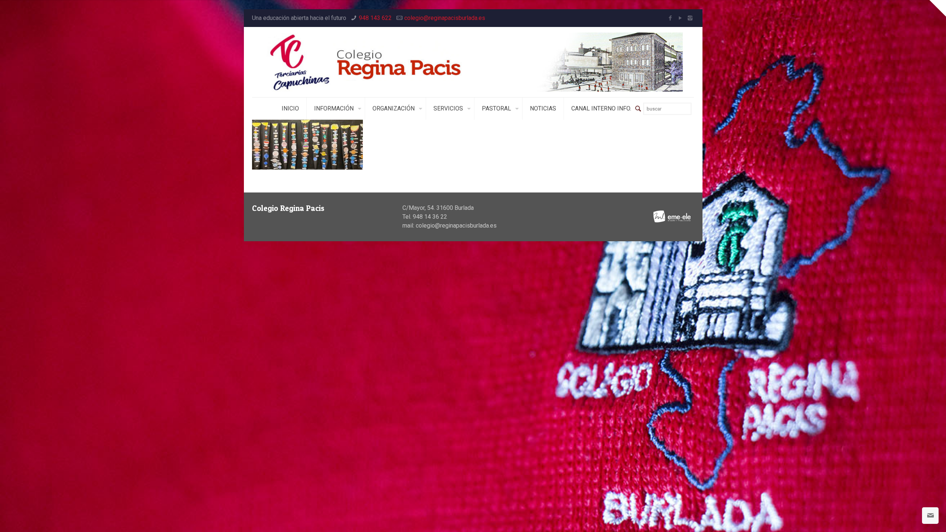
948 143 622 (375, 17)
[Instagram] (690, 18)
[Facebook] (670, 18)
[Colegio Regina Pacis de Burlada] (473, 62)
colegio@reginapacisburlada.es (444, 17)
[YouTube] (680, 18)
